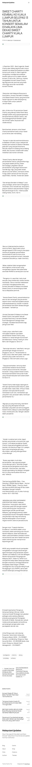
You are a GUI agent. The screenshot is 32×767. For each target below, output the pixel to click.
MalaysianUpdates (8, 2)
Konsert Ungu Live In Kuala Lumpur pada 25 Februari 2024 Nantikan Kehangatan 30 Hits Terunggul (8, 672)
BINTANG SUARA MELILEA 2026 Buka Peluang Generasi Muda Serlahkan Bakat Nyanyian (12, 711)
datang (20, 655)
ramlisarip (13, 658)
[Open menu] (29, 3)
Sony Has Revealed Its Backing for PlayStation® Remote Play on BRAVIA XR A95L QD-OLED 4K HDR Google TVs (22, 672)
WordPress (27, 764)
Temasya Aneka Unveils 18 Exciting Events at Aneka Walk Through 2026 (12, 703)
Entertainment (17, 40)
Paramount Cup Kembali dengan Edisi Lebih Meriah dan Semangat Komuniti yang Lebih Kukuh (13, 719)
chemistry (14, 655)
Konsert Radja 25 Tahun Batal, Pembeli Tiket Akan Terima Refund (10, 694)
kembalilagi (6, 658)
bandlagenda (6, 655)
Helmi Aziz (10, 40)
